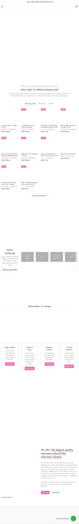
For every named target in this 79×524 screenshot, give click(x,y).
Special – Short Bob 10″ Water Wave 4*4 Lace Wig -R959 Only (49, 155)
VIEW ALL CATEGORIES (10, 270)
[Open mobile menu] (2, 7)
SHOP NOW (10, 364)
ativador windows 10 (7, 497)
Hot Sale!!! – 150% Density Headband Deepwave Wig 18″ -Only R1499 (49, 127)
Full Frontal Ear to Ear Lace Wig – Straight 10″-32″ (8, 184)
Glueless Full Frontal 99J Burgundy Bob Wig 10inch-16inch (9, 155)
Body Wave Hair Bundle (68, 154)
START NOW (29, 368)
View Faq (45, 492)
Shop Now (56, 492)
